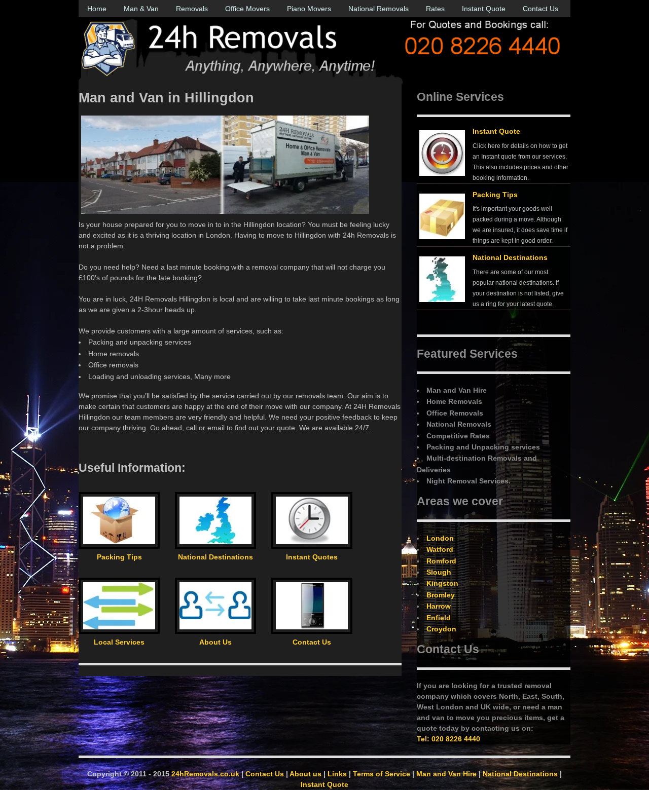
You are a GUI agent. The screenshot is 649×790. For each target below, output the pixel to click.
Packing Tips (495, 195)
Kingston (442, 583)
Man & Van (141, 9)
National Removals (378, 9)
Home (96, 9)
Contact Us (540, 9)
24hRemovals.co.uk (205, 774)
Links (337, 774)
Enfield (438, 618)
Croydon (441, 629)
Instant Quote (484, 9)
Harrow (438, 606)
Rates (435, 9)
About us (305, 774)
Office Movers (247, 9)
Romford (441, 561)
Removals (192, 9)
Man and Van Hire (446, 774)
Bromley (440, 595)
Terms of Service (381, 774)
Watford (439, 549)
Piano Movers (309, 9)
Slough (438, 572)
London (440, 538)
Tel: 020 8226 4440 (448, 739)
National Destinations (510, 257)
